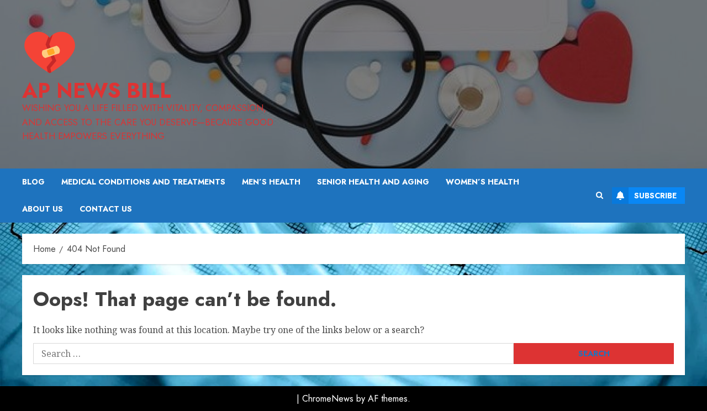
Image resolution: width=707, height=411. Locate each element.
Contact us (106, 208)
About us (42, 208)
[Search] (599, 195)
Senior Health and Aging (373, 181)
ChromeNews (328, 398)
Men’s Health (271, 181)
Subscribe (655, 195)
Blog (33, 181)
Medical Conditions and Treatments (143, 181)
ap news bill (96, 90)
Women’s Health (482, 181)
